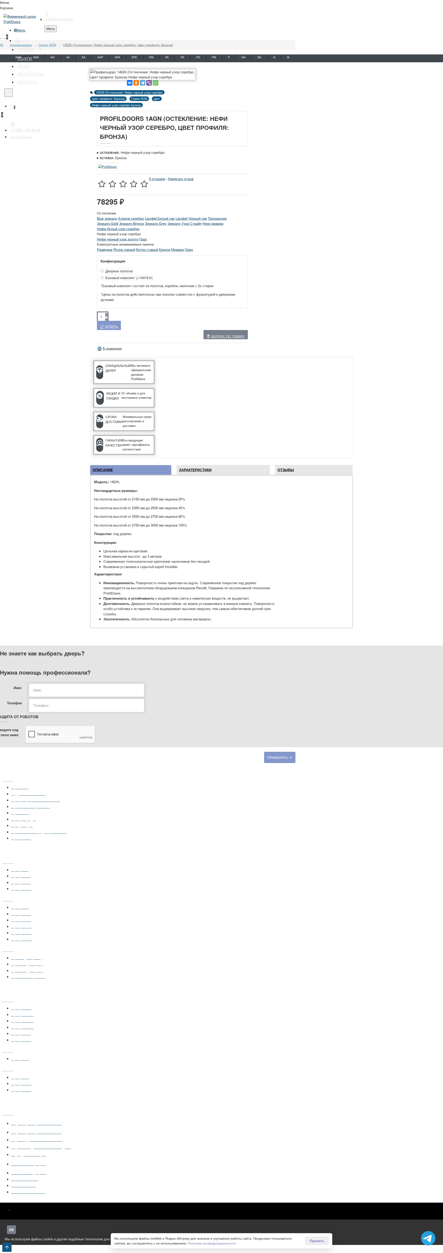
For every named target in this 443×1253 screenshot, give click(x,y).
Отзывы (286, 469)
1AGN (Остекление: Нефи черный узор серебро (129, 92)
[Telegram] (142, 83)
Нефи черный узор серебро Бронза (116, 105)
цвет (157, 98)
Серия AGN (47, 44)
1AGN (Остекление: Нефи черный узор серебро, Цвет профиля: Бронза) (118, 44)
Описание (103, 469)
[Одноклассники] (136, 83)
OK (11, 1229)
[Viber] (149, 83)
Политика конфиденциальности (212, 1243)
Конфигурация (113, 261)
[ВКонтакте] (129, 83)
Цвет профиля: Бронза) (108, 98)
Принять (317, 1240)
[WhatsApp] (155, 83)
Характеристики (195, 469)
